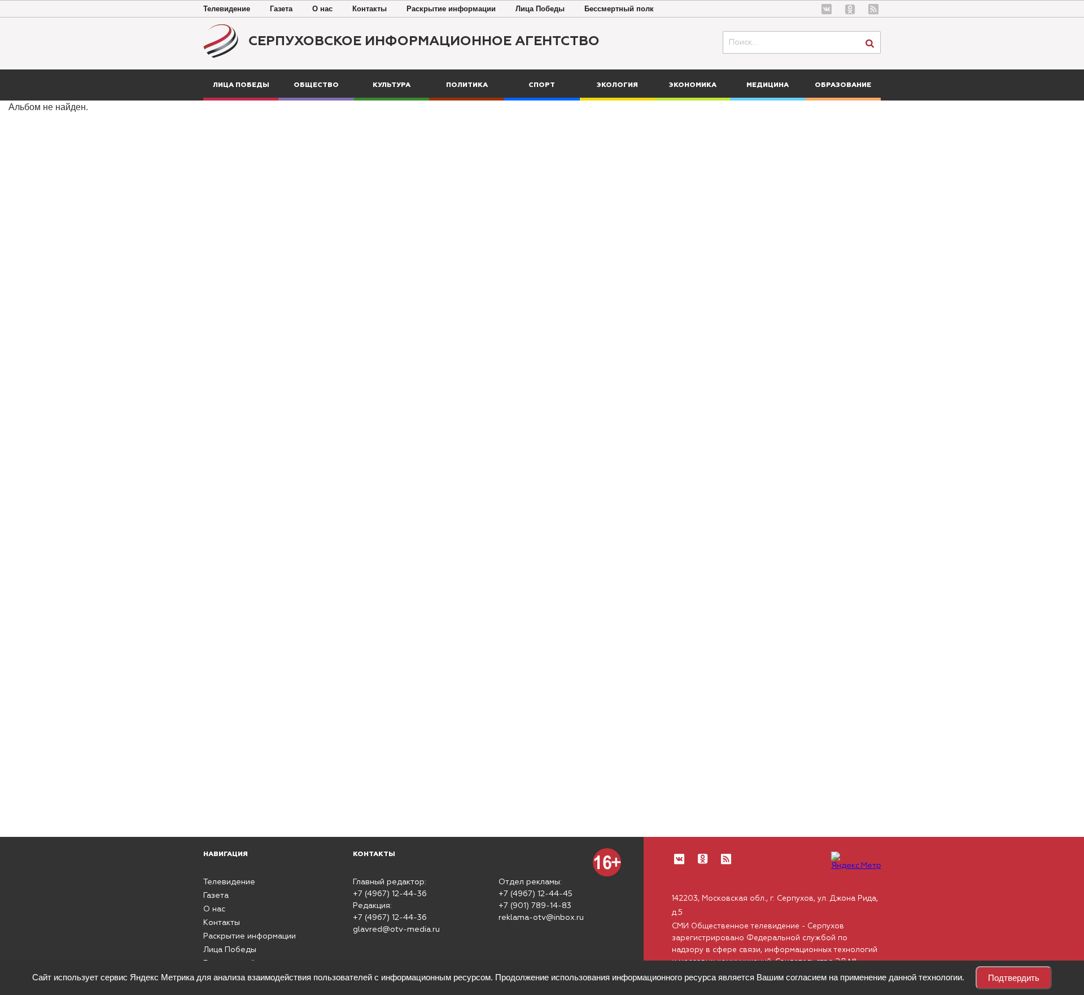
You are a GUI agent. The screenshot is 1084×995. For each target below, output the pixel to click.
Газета (281, 9)
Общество (316, 85)
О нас (322, 9)
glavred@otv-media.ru (396, 929)
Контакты (369, 9)
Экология (617, 85)
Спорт (541, 85)
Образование (843, 85)
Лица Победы (540, 9)
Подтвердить (1013, 978)
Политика (467, 85)
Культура (391, 85)
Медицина (767, 85)
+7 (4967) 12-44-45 (535, 894)
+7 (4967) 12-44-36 (390, 894)
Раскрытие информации (451, 9)
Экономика (692, 85)
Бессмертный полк (619, 9)
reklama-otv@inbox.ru (541, 918)
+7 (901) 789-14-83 (535, 906)
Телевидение (226, 9)
